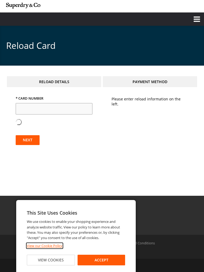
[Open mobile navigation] (102, 19)
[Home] (23, 5)
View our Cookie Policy (44, 245)
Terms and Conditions (137, 243)
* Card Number (29, 98)
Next (27, 139)
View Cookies (51, 259)
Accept (101, 259)
